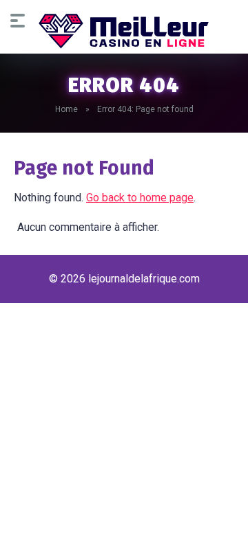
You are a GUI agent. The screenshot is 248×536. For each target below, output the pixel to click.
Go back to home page (140, 197)
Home (66, 109)
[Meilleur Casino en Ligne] (124, 31)
